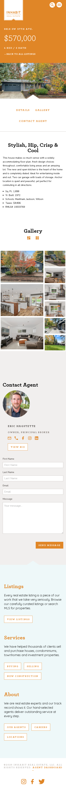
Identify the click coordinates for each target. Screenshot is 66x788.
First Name (8, 458)
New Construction (22, 676)
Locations (15, 737)
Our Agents (16, 727)
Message (7, 499)
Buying (12, 666)
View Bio (18, 447)
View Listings (18, 619)
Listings (14, 586)
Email (5, 485)
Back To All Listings (20, 54)
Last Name (8, 472)
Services (14, 637)
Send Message (49, 545)
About (11, 694)
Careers (40, 727)
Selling (33, 666)
